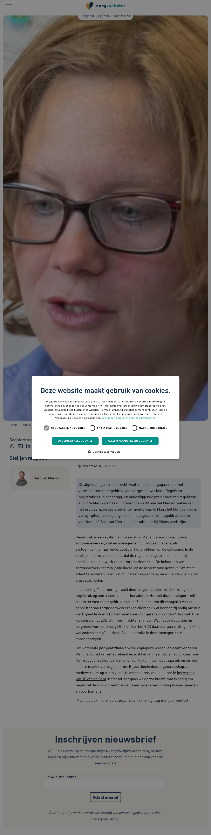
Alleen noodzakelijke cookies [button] (130, 440)
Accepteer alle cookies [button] (75, 440)
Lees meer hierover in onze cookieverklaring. (129, 418)
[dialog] (105, 417)
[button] (105, 451)
